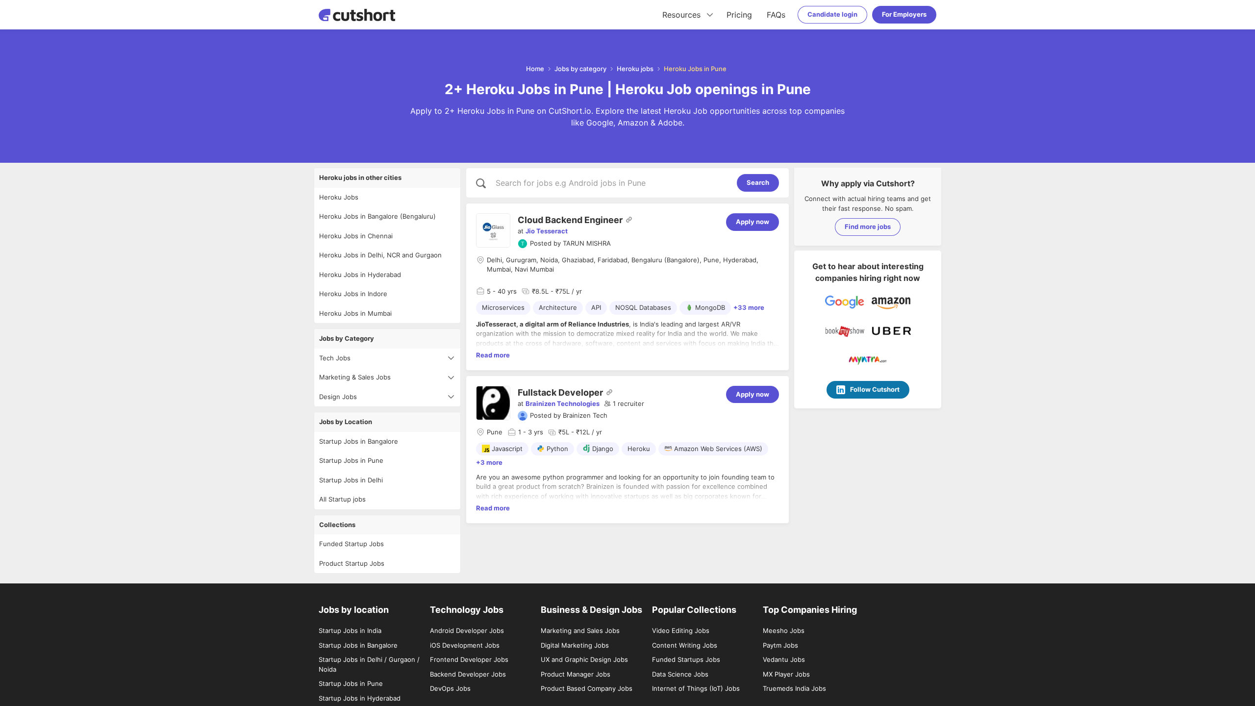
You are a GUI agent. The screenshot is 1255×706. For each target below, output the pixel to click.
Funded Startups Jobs (686, 659)
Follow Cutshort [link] (875, 389)
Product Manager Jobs (575, 674)
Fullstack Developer (560, 392)
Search (758, 182)
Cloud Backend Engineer (570, 220)
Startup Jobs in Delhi (351, 480)
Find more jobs (868, 226)
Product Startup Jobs (351, 563)
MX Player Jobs (786, 674)
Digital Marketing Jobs (575, 645)
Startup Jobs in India (350, 630)
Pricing (739, 15)
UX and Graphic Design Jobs (584, 659)
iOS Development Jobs (465, 645)
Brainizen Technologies (563, 403)
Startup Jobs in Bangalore (358, 441)
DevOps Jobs (450, 688)
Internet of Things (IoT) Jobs (696, 688)
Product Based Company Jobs (586, 688)
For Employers (904, 14)
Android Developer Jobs (467, 630)
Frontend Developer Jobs (469, 659)
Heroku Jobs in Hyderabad (360, 274)
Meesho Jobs (783, 630)
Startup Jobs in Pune (351, 460)
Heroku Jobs (338, 197)
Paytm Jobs (780, 645)
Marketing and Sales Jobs (580, 630)
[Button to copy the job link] (629, 220)
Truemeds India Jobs (794, 688)
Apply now (752, 222)
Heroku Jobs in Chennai (356, 236)
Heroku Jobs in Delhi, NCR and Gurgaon (380, 255)
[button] (624, 404)
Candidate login (832, 14)
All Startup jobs (342, 499)
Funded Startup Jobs (351, 544)
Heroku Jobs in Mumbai (355, 313)
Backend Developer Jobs (468, 674)
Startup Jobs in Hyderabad (360, 698)
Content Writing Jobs (684, 645)
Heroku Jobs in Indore (353, 294)
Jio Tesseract (547, 231)
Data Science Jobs (680, 674)
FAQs (776, 15)
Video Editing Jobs (680, 630)
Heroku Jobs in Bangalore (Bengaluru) (377, 216)
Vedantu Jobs (784, 659)
